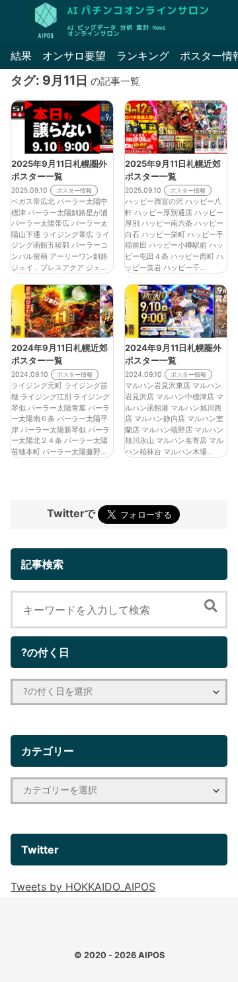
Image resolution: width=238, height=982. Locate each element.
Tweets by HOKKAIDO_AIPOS (83, 886)
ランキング (142, 55)
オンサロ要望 (74, 55)
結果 (21, 55)
